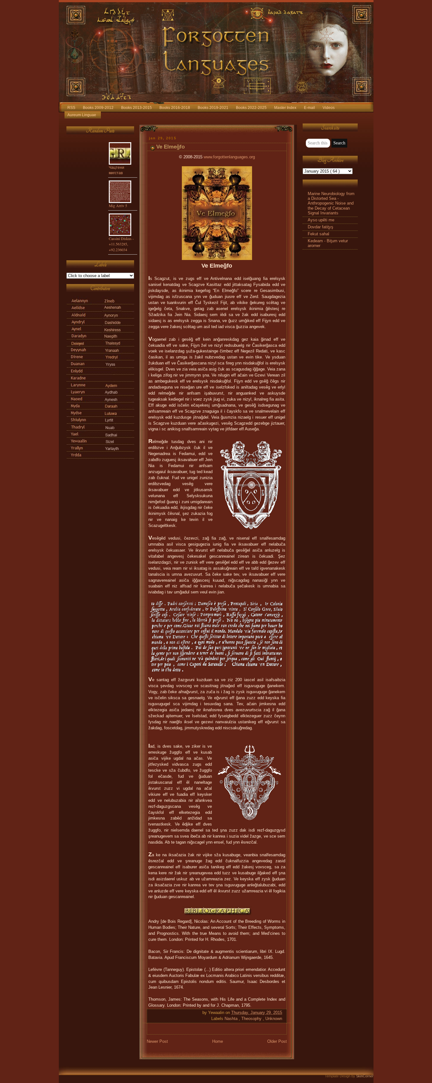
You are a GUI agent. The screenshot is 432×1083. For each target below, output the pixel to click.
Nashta (232, 1018)
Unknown (273, 1018)
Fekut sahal (318, 234)
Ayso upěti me (321, 220)
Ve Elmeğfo (170, 147)
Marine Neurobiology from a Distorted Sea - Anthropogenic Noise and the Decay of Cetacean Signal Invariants (331, 203)
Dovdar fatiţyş (320, 227)
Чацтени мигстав (116, 170)
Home (217, 1041)
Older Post (277, 1041)
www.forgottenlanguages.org (229, 157)
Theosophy (252, 1018)
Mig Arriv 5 (118, 205)
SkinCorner (364, 1076)
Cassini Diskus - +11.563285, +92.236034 (121, 244)
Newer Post (157, 1041)
